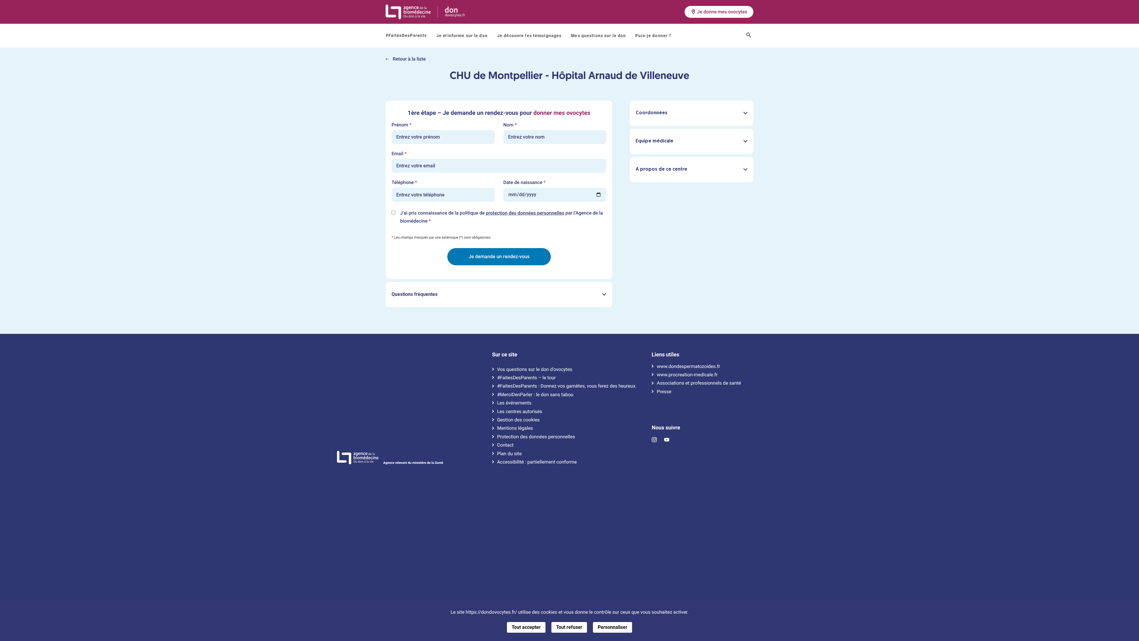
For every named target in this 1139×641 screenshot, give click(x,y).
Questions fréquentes (415, 294)
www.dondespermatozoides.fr (688, 366)
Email (399, 153)
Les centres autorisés (519, 411)
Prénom (401, 125)
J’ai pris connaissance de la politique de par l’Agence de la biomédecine (501, 217)
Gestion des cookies (518, 420)
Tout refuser (569, 627)
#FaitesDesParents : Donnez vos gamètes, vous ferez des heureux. (567, 386)
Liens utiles (665, 355)
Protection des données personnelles (536, 437)
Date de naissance (524, 182)
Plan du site (509, 453)
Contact (505, 445)
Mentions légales (515, 428)
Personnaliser (612, 627)
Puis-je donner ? (653, 35)
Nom (510, 125)
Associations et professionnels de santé (699, 383)
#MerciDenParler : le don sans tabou (535, 394)
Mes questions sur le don (598, 35)
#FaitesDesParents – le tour (526, 377)
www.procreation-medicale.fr (687, 374)
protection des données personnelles (525, 213)
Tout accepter (526, 627)
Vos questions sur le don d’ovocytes (534, 369)
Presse (664, 391)
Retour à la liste (409, 59)
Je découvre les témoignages (529, 35)
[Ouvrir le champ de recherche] (748, 35)
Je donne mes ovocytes (722, 12)
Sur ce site (504, 355)
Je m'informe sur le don (462, 35)
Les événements (514, 403)
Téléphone (404, 182)
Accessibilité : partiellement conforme (537, 462)
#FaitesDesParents (406, 35)
